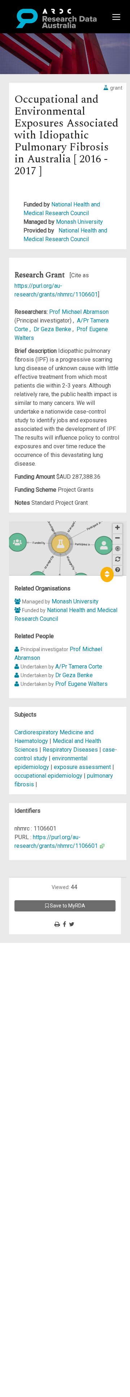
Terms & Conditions (47, 1012)
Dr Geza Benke (53, 329)
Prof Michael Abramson (79, 311)
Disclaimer (35, 973)
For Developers (42, 981)
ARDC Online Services (50, 990)
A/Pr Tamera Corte (78, 666)
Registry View (40, 999)
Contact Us (36, 964)
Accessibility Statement (52, 1029)
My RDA (32, 955)
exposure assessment (82, 767)
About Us (34, 947)
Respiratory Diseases (71, 749)
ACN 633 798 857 (22, 1042)
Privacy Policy (40, 1020)
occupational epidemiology (48, 775)
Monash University (79, 221)
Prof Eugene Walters (81, 683)
